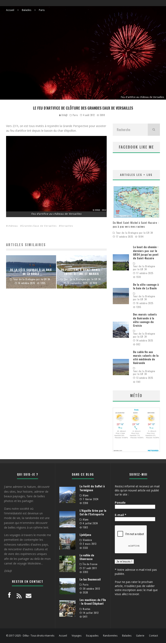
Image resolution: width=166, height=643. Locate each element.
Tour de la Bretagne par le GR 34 (134, 232)
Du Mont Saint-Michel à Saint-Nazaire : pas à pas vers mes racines (136, 224)
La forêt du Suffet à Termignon (92, 488)
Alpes (86, 495)
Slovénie (87, 540)
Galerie (140, 635)
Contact (153, 635)
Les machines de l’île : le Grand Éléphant (93, 601)
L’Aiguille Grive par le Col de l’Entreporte (93, 512)
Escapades (92, 635)
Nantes (86, 608)
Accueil (63, 635)
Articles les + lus (136, 174)
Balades (126, 635)
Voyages (76, 635)
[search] (154, 130)
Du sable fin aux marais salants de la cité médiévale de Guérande (146, 357)
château (13, 225)
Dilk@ (64, 115)
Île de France (90, 564)
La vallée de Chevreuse (87, 557)
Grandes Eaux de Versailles (39, 225)
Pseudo (120, 502)
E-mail (120, 515)
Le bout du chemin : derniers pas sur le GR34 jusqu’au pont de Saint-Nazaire (146, 252)
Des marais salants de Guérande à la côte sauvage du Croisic (145, 319)
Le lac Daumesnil (90, 579)
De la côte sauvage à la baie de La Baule (146, 286)
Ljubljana (85, 534)
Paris (75, 115)
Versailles (67, 225)
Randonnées (110, 635)
